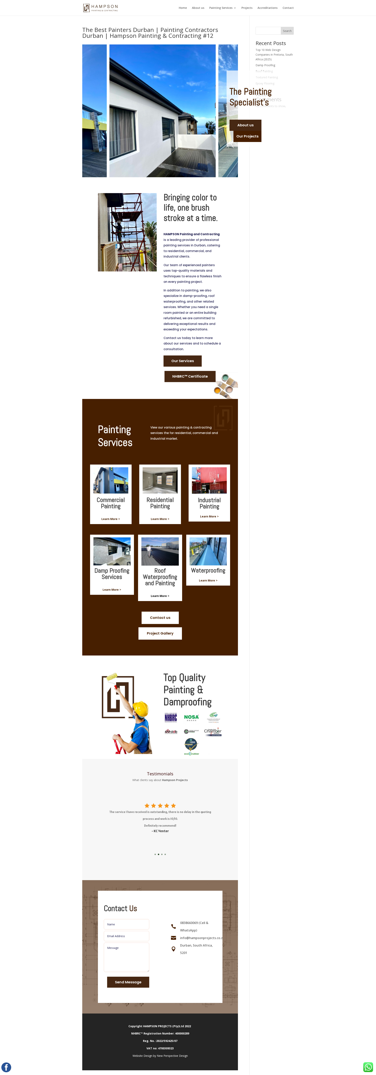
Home (183, 8)
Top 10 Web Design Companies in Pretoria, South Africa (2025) (274, 54)
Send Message (128, 982)
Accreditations (267, 8)
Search (287, 31)
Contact (288, 8)
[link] (160, 831)
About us (198, 8)
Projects (246, 8)
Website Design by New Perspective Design (160, 1056)
